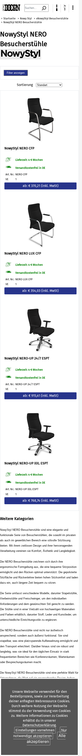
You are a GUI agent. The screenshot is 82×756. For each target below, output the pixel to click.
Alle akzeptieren (46, 738)
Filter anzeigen (16, 72)
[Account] (57, 10)
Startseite (9, 18)
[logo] (11, 10)
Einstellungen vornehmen (35, 730)
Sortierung (25, 85)
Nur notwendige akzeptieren (40, 733)
